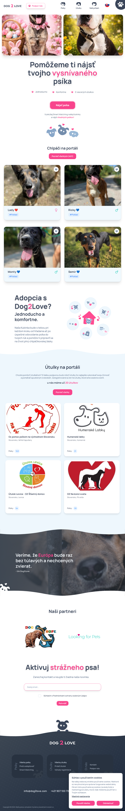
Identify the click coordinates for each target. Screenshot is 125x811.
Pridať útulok (60, 766)
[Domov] (12, 5)
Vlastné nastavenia (81, 796)
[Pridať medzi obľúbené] (56, 169)
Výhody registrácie (63, 770)
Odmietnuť (108, 803)
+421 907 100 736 (60, 791)
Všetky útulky (61, 762)
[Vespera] (32, 35)
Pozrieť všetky (62, 392)
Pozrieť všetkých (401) (62, 156)
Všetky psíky (25, 762)
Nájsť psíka (62, 105)
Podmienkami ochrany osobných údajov (70, 695)
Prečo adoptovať (27, 766)
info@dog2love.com (35, 791)
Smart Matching (27, 770)
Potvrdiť (62, 703)
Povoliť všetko (83, 803)
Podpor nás (95, 768)
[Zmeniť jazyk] (107, 6)
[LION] (93, 35)
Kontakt (93, 764)
